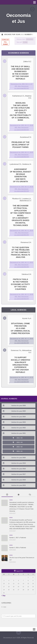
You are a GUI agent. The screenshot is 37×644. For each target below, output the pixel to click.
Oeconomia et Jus (18, 18)
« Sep (3, 595)
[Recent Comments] (30, 495)
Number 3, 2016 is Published (17, 547)
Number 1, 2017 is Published (17, 537)
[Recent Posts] (7, 495)
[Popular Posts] (18, 495)
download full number (5, 42)
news (11, 500)
